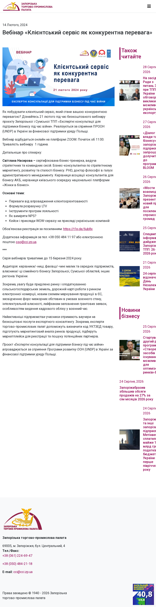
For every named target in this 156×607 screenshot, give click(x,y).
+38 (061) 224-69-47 (17, 556)
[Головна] (29, 6)
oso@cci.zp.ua (26, 242)
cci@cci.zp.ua (22, 572)
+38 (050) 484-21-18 (17, 564)
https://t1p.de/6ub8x (78, 229)
